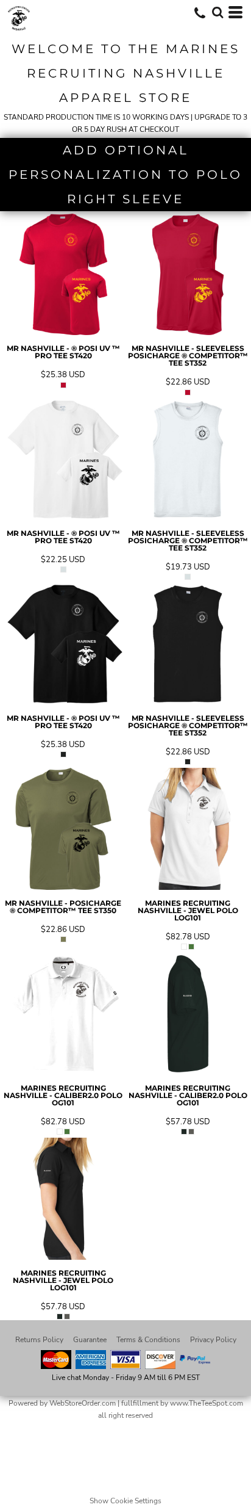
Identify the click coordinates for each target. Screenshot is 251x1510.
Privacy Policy (213, 1340)
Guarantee (90, 1340)
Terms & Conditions (148, 1340)
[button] (217, 12)
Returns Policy (39, 1340)
